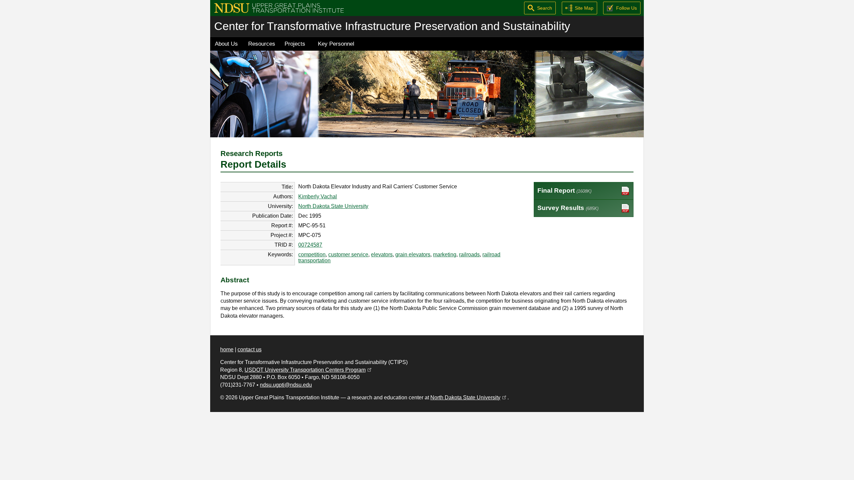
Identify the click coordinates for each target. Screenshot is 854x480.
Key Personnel (336, 43)
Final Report (564, 190)
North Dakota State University (333, 206)
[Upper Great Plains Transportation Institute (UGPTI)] (279, 7)
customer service (348, 254)
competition (312, 254)
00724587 (310, 245)
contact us (250, 349)
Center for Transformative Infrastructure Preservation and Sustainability (392, 26)
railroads (469, 254)
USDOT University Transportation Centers (309, 370)
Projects (295, 43)
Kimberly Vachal (317, 196)
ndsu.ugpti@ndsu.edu (286, 385)
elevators (382, 254)
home (227, 349)
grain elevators (412, 254)
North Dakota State (468, 397)
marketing (444, 254)
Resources (261, 43)
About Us (226, 43)
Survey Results (567, 207)
